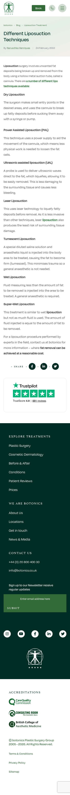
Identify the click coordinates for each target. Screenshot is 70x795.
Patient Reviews (20, 481)
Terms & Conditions (21, 753)
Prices (13, 490)
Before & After (19, 463)
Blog (18, 25)
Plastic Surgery (20, 446)
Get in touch (18, 530)
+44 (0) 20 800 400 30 (24, 562)
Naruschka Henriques (18, 47)
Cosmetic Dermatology (26, 454)
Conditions (17, 472)
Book (38, 8)
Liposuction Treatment (35, 25)
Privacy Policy (17, 762)
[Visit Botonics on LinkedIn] (43, 366)
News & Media (19, 539)
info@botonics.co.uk (23, 570)
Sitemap (14, 771)
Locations (16, 522)
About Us (16, 513)
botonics (8, 25)
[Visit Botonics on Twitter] (55, 366)
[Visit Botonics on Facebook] (32, 366)
